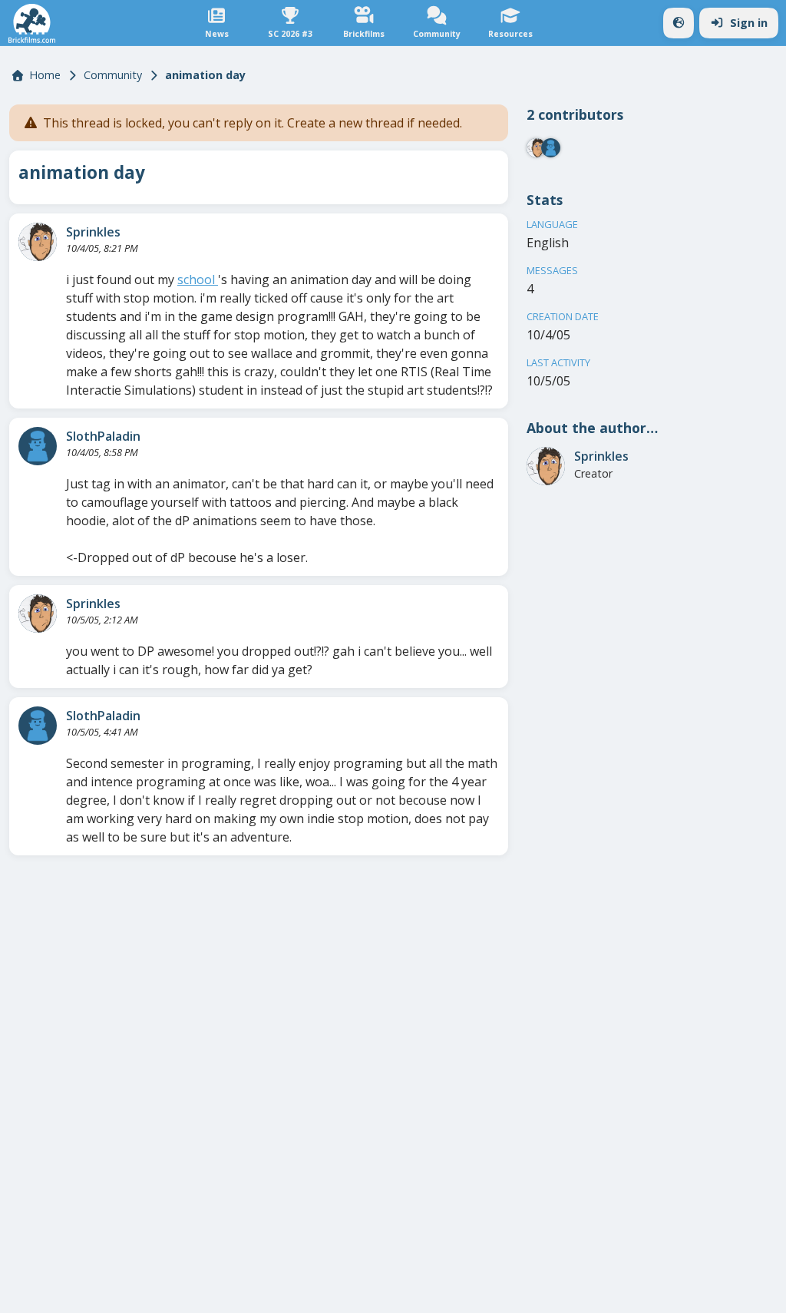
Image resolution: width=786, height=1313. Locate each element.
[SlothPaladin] (37, 446)
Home (45, 75)
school (197, 279)
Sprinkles (93, 231)
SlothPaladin (103, 436)
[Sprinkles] (37, 242)
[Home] (31, 23)
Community (113, 75)
